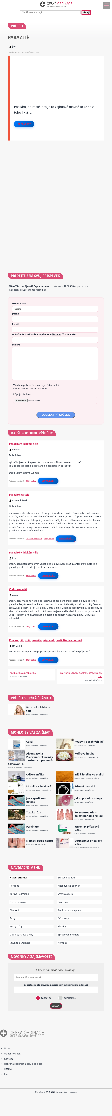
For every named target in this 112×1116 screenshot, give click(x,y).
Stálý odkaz (31, 481)
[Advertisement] (57, 76)
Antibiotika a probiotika (23, 673)
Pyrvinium (33, 826)
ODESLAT (56, 1006)
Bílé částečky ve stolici (89, 774)
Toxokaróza (33, 812)
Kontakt (62, 942)
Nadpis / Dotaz (20, 303)
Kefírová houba (84, 753)
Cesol (29, 741)
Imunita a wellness (20, 942)
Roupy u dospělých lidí (89, 741)
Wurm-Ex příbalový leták (87, 828)
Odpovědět (24, 124)
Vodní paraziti (18, 589)
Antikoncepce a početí (70, 910)
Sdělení (16, 344)
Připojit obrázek (22, 394)
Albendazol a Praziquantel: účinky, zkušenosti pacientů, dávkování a (31, 758)
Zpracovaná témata (68, 934)
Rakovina (63, 902)
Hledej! (86, 12)
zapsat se (46, 997)
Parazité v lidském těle (23, 444)
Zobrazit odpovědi (34, 538)
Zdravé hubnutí (66, 877)
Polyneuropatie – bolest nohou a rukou (89, 814)
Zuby (12, 918)
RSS (6, 1074)
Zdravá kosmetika (19, 893)
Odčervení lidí (35, 774)
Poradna (14, 885)
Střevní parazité (85, 786)
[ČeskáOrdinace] (56, 7)
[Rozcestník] (106, 5)
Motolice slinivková (38, 786)
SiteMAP (8, 1068)
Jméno (15, 313)
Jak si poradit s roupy (88, 798)
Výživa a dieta (65, 893)
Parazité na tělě (19, 494)
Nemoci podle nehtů (39, 840)
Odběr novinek (12, 1053)
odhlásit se (69, 997)
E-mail (15, 323)
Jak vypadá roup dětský (36, 800)
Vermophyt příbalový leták (88, 842)
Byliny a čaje (16, 926)
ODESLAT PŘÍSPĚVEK (56, 414)
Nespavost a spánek (69, 885)
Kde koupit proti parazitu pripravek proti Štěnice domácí (45, 640)
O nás (7, 1048)
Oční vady (63, 918)
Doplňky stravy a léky (21, 934)
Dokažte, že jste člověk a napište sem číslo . (44, 334)
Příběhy (62, 926)
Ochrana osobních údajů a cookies (23, 1063)
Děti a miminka (18, 902)
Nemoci (14, 910)
